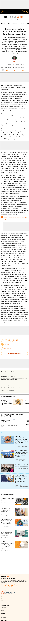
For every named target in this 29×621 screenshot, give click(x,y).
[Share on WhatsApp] (2, 340)
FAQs (2, 610)
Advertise (3, 617)
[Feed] (2, 585)
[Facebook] (5, 585)
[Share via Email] (17, 340)
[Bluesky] (9, 585)
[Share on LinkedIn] (13, 340)
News (3, 24)
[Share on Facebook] (6, 340)
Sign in (25, 11)
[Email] (15, 585)
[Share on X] (9, 340)
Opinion (14, 24)
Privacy (3, 609)
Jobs (8, 24)
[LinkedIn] (12, 585)
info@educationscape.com (8, 600)
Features (22, 24)
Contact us (3, 607)
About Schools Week (6, 616)
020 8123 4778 (6, 598)
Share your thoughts (14, 353)
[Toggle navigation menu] (2, 11)
